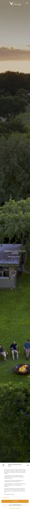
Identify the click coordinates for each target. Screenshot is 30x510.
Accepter (15, 501)
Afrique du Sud (15, 257)
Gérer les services (5, 497)
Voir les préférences (15, 505)
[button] (28, 465)
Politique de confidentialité (15, 508)
